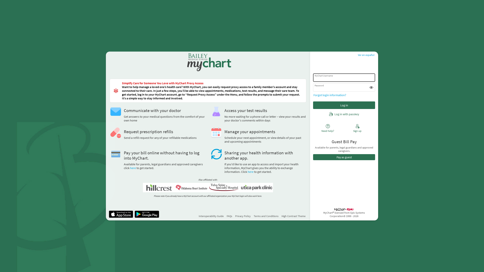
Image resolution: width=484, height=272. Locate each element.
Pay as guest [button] (344, 157)
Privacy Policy (243, 216)
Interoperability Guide (211, 216)
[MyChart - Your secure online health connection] (207, 62)
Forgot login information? (329, 95)
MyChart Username (324, 75)
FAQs (229, 216)
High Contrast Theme (294, 216)
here (133, 168)
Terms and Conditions (266, 216)
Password (319, 85)
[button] (371, 87)
